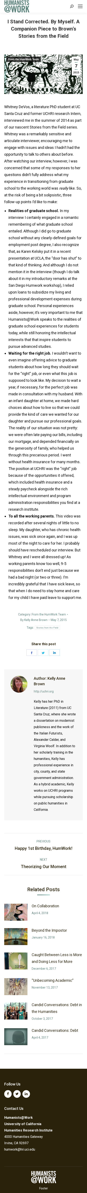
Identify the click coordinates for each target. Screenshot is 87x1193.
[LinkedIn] (26, 1094)
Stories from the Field (47, 628)
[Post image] (15, 912)
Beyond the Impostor (49, 930)
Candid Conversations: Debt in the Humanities (57, 1008)
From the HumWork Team (23, 59)
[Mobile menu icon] (80, 6)
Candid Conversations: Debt (55, 1030)
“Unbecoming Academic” (52, 980)
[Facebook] (8, 1094)
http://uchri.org (44, 691)
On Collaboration (45, 906)
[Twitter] (17, 1094)
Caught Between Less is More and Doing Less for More (57, 958)
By (34, 620)
